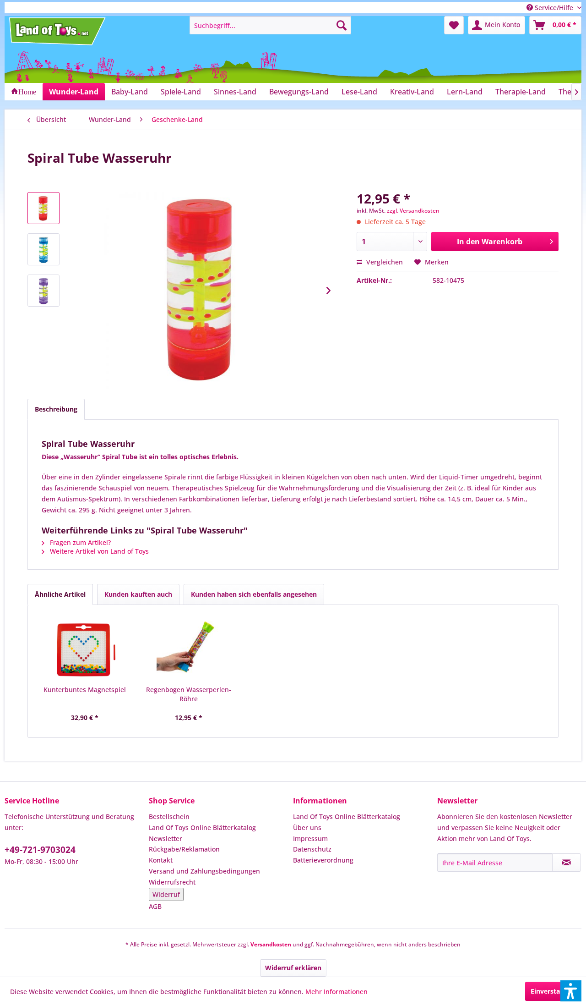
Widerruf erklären (293, 967)
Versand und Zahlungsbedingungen (204, 871)
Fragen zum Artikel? (79, 542)
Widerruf (166, 894)
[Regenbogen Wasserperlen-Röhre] (189, 648)
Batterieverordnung (323, 860)
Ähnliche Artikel (60, 594)
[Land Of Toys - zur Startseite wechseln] (58, 31)
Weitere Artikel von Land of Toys (98, 551)
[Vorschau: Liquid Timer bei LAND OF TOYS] (43, 249)
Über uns (307, 827)
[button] (570, 990)
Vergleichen (383, 262)
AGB (155, 906)
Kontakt (161, 860)
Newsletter (165, 838)
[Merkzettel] (454, 25)
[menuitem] (270, 25)
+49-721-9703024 (40, 850)
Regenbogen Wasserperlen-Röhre (188, 694)
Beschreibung (56, 409)
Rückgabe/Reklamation (184, 849)
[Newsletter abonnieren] (566, 862)
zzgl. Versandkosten (413, 210)
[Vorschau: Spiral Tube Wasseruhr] (43, 208)
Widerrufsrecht (172, 882)
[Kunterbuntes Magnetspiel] (84, 648)
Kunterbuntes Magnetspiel (84, 689)
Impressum (310, 838)
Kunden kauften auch (138, 594)
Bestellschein (169, 816)
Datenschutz (312, 849)
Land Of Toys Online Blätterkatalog (202, 827)
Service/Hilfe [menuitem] (554, 7)
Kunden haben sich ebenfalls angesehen (254, 594)
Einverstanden (553, 991)
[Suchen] (341, 25)
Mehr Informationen (336, 991)
